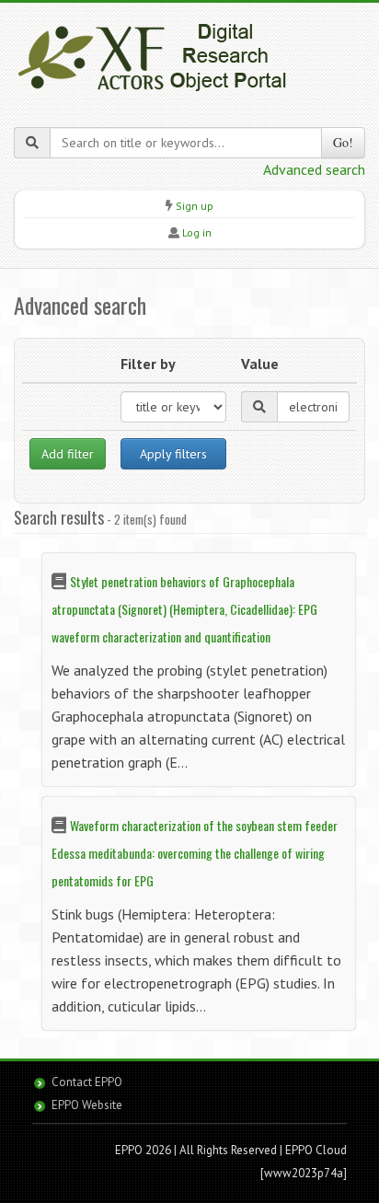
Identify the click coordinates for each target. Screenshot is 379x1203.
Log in (197, 232)
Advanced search (314, 169)
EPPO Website (87, 1105)
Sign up (194, 206)
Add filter (67, 453)
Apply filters (173, 453)
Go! (343, 142)
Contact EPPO (87, 1082)
